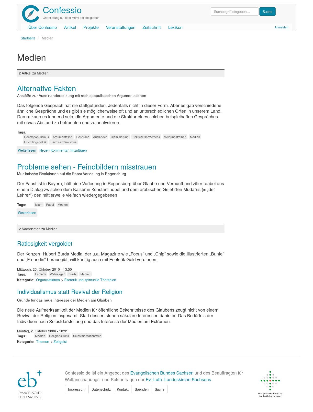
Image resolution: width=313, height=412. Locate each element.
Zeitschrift (152, 27)
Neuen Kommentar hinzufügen (63, 150)
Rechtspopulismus (36, 137)
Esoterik (40, 274)
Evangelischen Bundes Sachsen (161, 372)
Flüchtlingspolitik (35, 142)
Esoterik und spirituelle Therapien (90, 279)
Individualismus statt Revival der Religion (69, 291)
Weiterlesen (27, 150)
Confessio (62, 9)
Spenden (142, 389)
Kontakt (123, 389)
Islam (38, 204)
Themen (42, 341)
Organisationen (48, 279)
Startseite (28, 38)
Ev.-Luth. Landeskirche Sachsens (178, 379)
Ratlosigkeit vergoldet (44, 243)
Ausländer (100, 137)
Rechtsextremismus (63, 142)
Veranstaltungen (120, 27)
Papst (50, 204)
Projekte (91, 27)
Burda (72, 274)
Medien (195, 137)
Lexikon (175, 27)
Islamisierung (120, 137)
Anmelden (281, 27)
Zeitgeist (60, 341)
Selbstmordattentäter (87, 336)
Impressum (76, 389)
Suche (160, 389)
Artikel (70, 27)
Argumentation (62, 137)
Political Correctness (146, 137)
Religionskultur (59, 336)
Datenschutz (101, 389)
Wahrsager (57, 274)
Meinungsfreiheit (175, 137)
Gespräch (82, 137)
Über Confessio (42, 27)
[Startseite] (32, 14)
